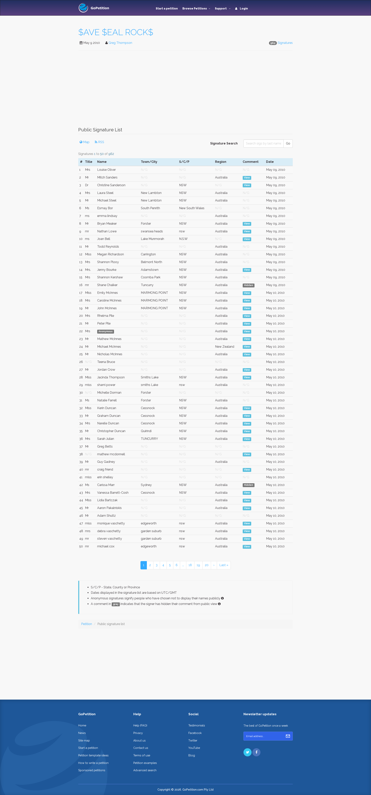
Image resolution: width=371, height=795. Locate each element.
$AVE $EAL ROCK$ (115, 32)
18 (190, 565)
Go (288, 143)
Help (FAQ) (140, 725)
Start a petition (167, 8)
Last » (223, 565)
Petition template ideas (93, 755)
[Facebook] (256, 752)
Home (82, 725)
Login (243, 8)
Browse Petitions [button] (194, 8)
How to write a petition (93, 762)
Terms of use (141, 755)
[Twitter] (247, 752)
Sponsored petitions (91, 770)
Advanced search (145, 770)
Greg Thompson (120, 43)
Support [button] (221, 8)
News (82, 733)
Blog (191, 755)
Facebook (195, 733)
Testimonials (196, 725)
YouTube (194, 747)
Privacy (138, 733)
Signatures (285, 43)
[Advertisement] (185, 91)
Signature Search (224, 143)
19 (198, 565)
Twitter (192, 740)
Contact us (140, 747)
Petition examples (145, 762)
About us (139, 740)
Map (85, 142)
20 (206, 565)
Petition (86, 624)
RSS (100, 142)
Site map (84, 740)
